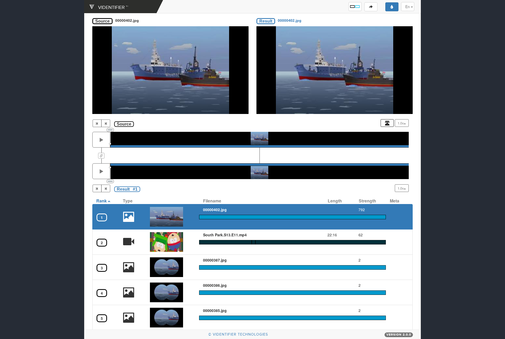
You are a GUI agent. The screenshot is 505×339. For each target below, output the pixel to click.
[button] (355, 6)
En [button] (408, 6)
